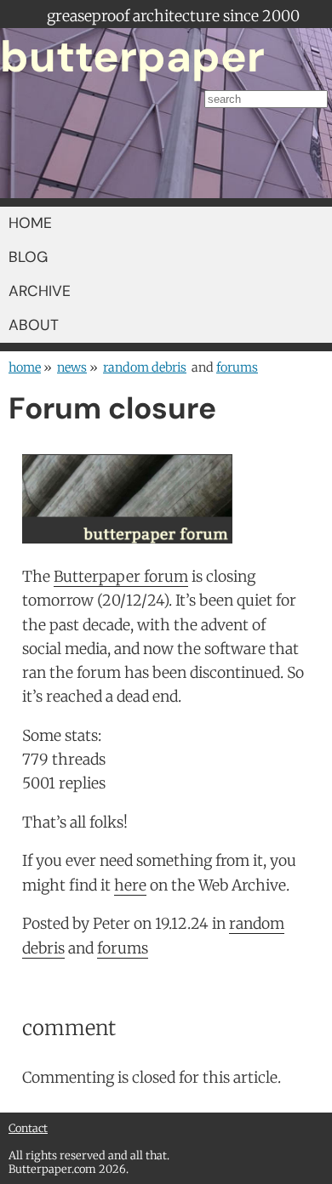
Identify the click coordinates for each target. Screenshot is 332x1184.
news (72, 367)
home (25, 367)
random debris (144, 367)
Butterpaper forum (121, 576)
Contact (28, 1128)
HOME (30, 222)
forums (237, 367)
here (130, 885)
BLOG (28, 257)
